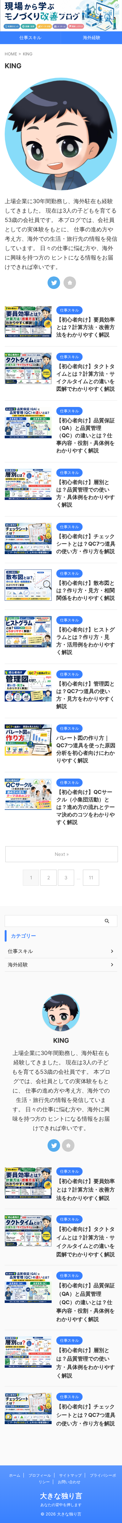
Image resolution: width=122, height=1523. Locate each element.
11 (91, 878)
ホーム (14, 1475)
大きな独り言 (61, 13)
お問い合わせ (69, 1481)
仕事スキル (30, 37)
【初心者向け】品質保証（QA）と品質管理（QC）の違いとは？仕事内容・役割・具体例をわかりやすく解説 (85, 435)
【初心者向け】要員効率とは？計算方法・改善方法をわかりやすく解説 (85, 327)
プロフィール (39, 1475)
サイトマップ (70, 1475)
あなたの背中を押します (61, 1504)
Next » (62, 854)
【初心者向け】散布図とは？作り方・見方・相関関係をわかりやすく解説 (85, 590)
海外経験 (91, 37)
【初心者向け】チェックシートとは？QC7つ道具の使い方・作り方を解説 (85, 543)
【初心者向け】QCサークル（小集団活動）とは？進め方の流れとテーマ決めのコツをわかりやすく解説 (85, 807)
